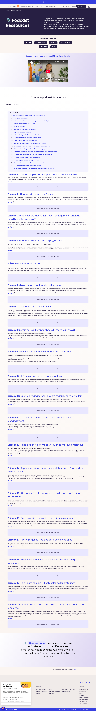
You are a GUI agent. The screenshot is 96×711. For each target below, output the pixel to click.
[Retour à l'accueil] (48, 2)
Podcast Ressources (16, 10)
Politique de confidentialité (64, 709)
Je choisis (16, 704)
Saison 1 (9, 104)
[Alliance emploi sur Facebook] (80, 682)
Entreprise (14, 2)
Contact (73, 6)
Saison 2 (17, 104)
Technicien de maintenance (68, 689)
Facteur (50, 689)
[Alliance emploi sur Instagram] (87, 682)
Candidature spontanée (27, 6)
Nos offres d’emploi (12, 6)
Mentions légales (74, 709)
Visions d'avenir (83, 701)
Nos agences (65, 6)
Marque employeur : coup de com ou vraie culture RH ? (29, 115)
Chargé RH (51, 693)
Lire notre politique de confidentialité (10, 699)
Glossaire (81, 695)
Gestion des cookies (86, 709)
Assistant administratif (41, 691)
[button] (3, 708)
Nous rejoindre (39, 6)
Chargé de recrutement (54, 691)
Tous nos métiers (66, 691)
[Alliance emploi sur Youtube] (82, 682)
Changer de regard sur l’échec (22, 118)
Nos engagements (83, 699)
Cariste (38, 693)
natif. (75, 669)
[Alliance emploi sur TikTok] (89, 682)
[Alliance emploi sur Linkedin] (85, 682)
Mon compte (81, 6)
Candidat (8, 2)
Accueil (7, 10)
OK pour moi (26, 704)
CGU (80, 709)
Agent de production (41, 689)
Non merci (6, 704)
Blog (59, 6)
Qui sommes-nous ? (50, 6)
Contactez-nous (83, 703)
